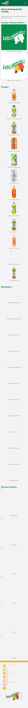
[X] (4, 673)
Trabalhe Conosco (12, 670)
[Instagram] (4, 665)
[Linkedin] (4, 680)
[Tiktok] (4, 677)
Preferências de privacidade (8, 705)
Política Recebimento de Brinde (14, 685)
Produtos (20, 667)
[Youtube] (4, 684)
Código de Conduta (12, 687)
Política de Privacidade (22, 670)
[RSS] (4, 688)
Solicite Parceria (11, 675)
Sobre (9, 667)
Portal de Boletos (11, 677)
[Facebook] (4, 669)
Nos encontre (20, 668)
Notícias (10, 668)
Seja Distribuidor (11, 679)
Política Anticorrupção (12, 684)
